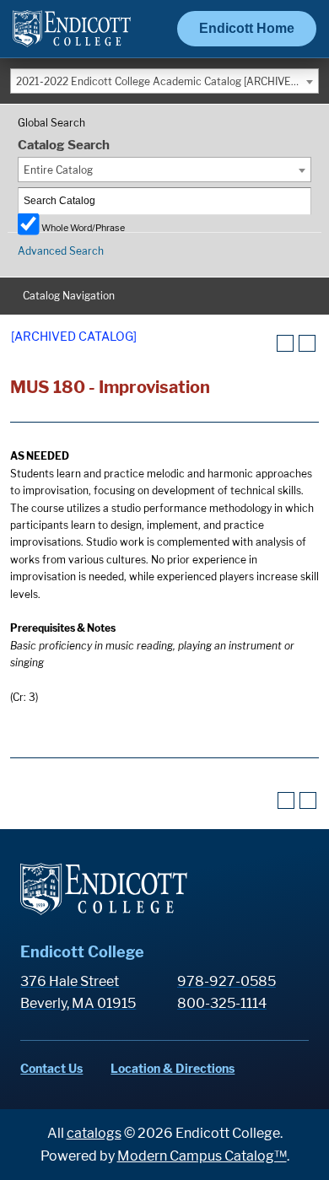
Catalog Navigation (69, 295)
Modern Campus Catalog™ (202, 1156)
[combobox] (164, 81)
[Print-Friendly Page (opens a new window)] (285, 343)
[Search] (298, 201)
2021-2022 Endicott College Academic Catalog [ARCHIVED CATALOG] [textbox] (167, 81)
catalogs (94, 1133)
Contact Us (51, 1068)
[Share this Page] (264, 344)
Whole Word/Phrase (83, 227)
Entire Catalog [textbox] (58, 170)
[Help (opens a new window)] (307, 343)
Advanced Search (61, 251)
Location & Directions (173, 1068)
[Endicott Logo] (72, 36)
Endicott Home (246, 28)
